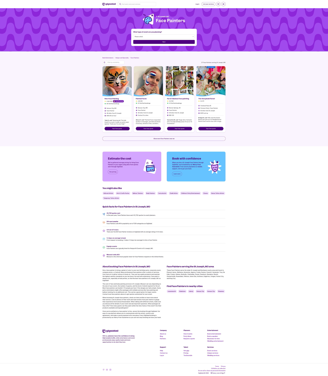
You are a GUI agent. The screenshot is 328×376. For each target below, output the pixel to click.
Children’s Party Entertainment (190, 193)
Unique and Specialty (122, 58)
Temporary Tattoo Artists (111, 198)
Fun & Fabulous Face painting (178, 99)
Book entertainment (214, 334)
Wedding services (213, 355)
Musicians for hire (213, 338)
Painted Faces (141, 99)
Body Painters (150, 193)
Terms (217, 366)
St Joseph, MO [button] (163, 16)
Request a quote (189, 338)
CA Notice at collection (218, 368)
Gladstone (182, 291)
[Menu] (223, 4)
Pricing (186, 353)
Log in (197, 4)
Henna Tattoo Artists (217, 193)
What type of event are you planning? (147, 32)
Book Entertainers (107, 58)
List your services (208, 4)
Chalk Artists (174, 193)
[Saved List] (218, 4)
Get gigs (186, 350)
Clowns (205, 193)
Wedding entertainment (215, 341)
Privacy (223, 366)
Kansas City (200, 291)
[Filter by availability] (115, 62)
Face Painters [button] (170, 20)
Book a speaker (212, 336)
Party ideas (187, 336)
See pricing (112, 172)
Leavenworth (172, 291)
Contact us (164, 353)
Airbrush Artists (108, 193)
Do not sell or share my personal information (212, 370)
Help (161, 350)
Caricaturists (162, 193)
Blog (161, 336)
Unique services (212, 353)
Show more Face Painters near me (164, 138)
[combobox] (138, 4)
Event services (212, 350)
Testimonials (188, 355)
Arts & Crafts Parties (123, 193)
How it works (188, 334)
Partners (163, 338)
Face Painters (135, 58)
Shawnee (221, 291)
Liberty (191, 291)
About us (163, 334)
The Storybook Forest (206, 99)
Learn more (177, 174)
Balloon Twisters (138, 193)
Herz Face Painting (112, 99)
